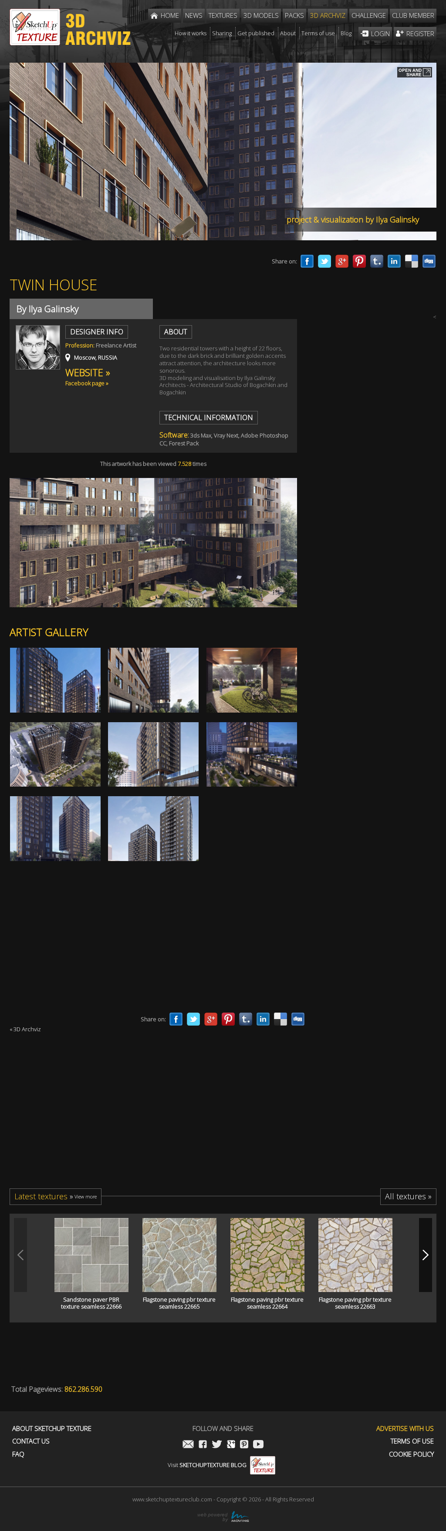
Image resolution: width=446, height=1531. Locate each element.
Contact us (31, 1441)
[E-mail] (188, 1445)
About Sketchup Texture (51, 1428)
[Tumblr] (376, 261)
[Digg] (429, 261)
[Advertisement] (371, 642)
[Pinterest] (359, 261)
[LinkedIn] (394, 261)
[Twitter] (324, 261)
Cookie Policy (411, 1454)
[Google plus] (341, 261)
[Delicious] (411, 261)
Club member (413, 15)
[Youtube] (258, 1445)
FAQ (18, 1454)
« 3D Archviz (25, 1029)
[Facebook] (307, 261)
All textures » (408, 1196)
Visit (207, 1465)
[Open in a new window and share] (414, 73)
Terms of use (412, 1441)
